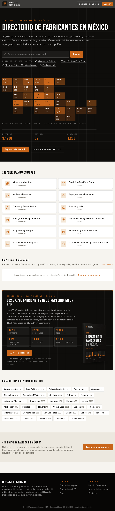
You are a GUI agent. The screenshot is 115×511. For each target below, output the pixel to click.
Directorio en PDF (68, 489)
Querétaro (11, 413)
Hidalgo (71, 401)
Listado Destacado (97, 485)
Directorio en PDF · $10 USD (47, 149)
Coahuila (55, 395)
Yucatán (61, 418)
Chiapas (96, 389)
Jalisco (87, 401)
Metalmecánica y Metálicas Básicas (21, 65)
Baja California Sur (59, 389)
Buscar (107, 4)
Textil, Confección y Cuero (73, 61)
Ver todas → (107, 265)
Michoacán (11, 407)
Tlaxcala (28, 418)
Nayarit (43, 407)
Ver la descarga (21, 353)
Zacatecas (77, 418)
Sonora (86, 413)
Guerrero (56, 401)
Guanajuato (37, 401)
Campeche (80, 389)
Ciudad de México (34, 395)
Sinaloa (71, 413)
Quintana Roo (31, 413)
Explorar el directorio (15, 149)
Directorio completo (69, 485)
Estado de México (14, 401)
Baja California (35, 389)
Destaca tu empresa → (89, 275)
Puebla (94, 407)
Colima (71, 395)
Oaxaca (79, 407)
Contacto (92, 493)
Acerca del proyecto (98, 489)
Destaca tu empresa (89, 4)
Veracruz (45, 418)
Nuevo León (61, 407)
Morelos (28, 407)
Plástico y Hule (49, 65)
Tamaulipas (11, 418)
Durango (87, 395)
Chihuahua (11, 395)
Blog (62, 493)
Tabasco (101, 413)
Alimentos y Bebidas (47, 61)
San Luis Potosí (52, 413)
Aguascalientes (13, 389)
